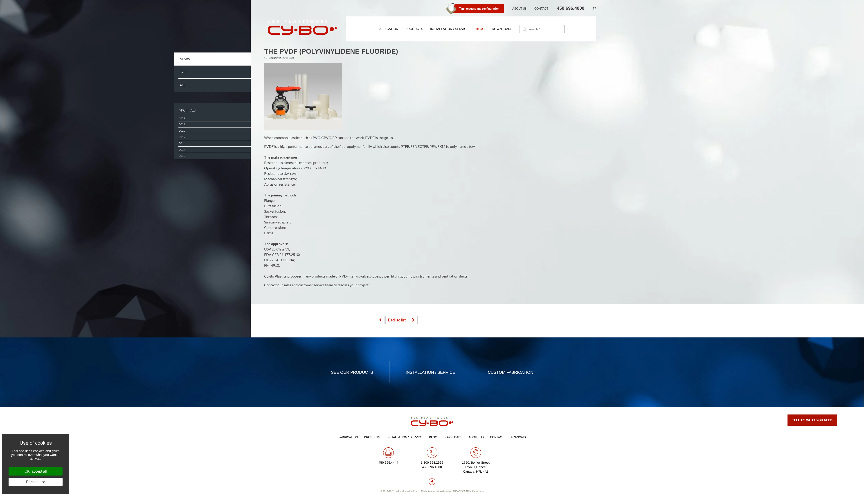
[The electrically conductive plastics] (380, 320)
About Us (519, 8)
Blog (480, 29)
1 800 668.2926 (432, 462)
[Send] (524, 29)
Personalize (35, 482)
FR (594, 8)
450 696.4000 (570, 8)
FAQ (183, 72)
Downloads (502, 29)
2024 (182, 118)
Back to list (397, 320)
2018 (182, 143)
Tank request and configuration (479, 8)
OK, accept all (36, 471)
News (185, 59)
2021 (182, 124)
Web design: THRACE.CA (452, 491)
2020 (182, 130)
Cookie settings (476, 491)
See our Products (352, 372)
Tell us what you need (812, 420)
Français (518, 437)
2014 (182, 149)
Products (414, 29)
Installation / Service (449, 29)
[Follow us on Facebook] (432, 481)
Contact (541, 8)
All (182, 85)
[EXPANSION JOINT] (413, 320)
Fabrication (388, 29)
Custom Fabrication (510, 372)
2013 (182, 155)
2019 (182, 137)
